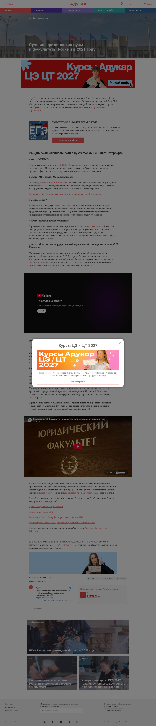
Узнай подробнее (78, 381)
